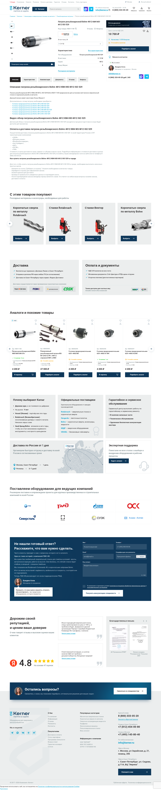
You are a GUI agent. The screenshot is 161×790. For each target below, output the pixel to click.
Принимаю (4, 789)
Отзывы (64, 2)
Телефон (119, 542)
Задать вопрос (116, 461)
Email (85, 552)
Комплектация (45, 79)
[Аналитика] (36, 323)
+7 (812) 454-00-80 (129, 726)
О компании (20, 2)
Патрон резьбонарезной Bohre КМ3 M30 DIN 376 (23, 352)
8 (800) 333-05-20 (120, 10)
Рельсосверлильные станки (90, 728)
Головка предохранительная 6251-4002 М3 (80, 352)
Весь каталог (85, 731)
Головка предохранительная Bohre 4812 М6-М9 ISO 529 (32, 110)
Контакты (71, 2)
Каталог (41, 9)
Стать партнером (81, 2)
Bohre (76, 34)
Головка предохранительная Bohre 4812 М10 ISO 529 (31, 112)
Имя (84, 542)
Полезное (36, 2)
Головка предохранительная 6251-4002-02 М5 (136, 352)
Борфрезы (84, 723)
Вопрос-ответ (53, 742)
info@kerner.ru (102, 10)
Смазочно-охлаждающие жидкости (93, 721)
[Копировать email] (109, 10)
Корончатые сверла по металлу (91, 719)
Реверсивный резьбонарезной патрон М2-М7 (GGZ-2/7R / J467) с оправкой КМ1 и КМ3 (51, 354)
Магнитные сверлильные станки (92, 716)
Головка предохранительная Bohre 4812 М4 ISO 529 (30, 106)
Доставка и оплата (55, 735)
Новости (28, 2)
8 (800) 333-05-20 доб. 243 (119, 77)
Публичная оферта (120, 782)
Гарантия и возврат (55, 744)
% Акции (12, 2)
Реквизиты (52, 723)
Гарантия (57, 2)
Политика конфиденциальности (139, 782)
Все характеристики (95, 50)
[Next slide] (12, 59)
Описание (15, 79)
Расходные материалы (66, 71)
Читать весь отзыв (68, 633)
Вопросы (83, 79)
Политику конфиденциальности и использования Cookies (58, 786)
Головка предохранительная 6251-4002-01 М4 (108, 352)
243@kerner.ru (114, 74)
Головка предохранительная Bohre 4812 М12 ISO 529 (31, 114)
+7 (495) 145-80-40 (129, 734)
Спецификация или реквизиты (125, 552)
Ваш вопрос (86, 562)
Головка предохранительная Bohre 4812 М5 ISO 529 (30, 108)
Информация (52, 719)
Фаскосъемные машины (89, 726)
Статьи (50, 746)
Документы (59, 79)
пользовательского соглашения (97, 587)
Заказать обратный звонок (128, 719)
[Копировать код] (76, 29)
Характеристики (29, 79)
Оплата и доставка (46, 2)
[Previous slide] (12, 21)
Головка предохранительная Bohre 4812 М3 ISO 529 (30, 104)
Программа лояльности (56, 739)
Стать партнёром (54, 737)
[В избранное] (36, 320)
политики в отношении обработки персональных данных (128, 586)
